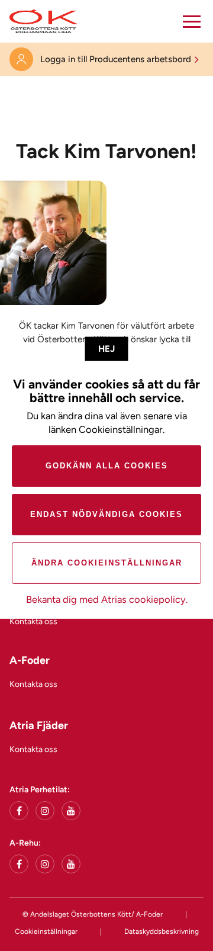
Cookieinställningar (46, 931)
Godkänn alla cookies (107, 465)
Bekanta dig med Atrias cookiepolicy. (107, 599)
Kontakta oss (33, 621)
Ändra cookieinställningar (106, 562)
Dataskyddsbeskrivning (161, 931)
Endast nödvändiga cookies (106, 514)
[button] (192, 21)
